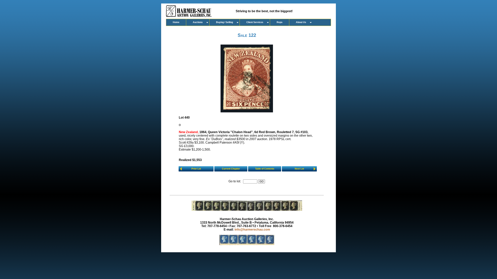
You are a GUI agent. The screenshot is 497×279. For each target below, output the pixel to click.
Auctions (198, 22)
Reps (279, 22)
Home (176, 22)
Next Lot (299, 168)
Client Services (254, 22)
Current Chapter (231, 168)
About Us (301, 22)
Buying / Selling (224, 22)
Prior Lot (196, 168)
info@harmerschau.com (252, 229)
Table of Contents (264, 168)
